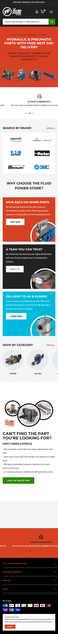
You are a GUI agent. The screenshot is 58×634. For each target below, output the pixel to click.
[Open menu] (51, 12)
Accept (10, 627)
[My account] (36, 11)
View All (50, 128)
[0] (42, 11)
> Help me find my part (18, 480)
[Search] (52, 22)
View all (50, 345)
